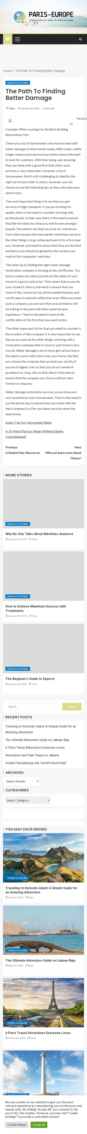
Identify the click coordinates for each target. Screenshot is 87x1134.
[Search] (80, 39)
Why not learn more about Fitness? (64, 452)
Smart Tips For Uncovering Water (28, 422)
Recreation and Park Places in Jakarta (32, 755)
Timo (12, 108)
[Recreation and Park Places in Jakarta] (43, 1075)
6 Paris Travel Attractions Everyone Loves (35, 748)
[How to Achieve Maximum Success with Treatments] (43, 576)
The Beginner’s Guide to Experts (30, 679)
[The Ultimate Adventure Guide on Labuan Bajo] (43, 930)
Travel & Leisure (17, 878)
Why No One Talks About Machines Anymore (39, 534)
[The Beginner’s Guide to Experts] (43, 648)
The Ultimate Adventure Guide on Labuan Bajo (37, 740)
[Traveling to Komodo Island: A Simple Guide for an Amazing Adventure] (43, 857)
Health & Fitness (17, 83)
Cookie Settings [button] (16, 1124)
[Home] (7, 39)
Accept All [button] (39, 1124)
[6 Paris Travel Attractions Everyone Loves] (43, 1002)
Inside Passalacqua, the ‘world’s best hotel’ (36, 763)
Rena (31, 897)
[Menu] (17, 39)
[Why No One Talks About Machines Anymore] (43, 503)
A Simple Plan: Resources (22, 449)
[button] (17, 39)
